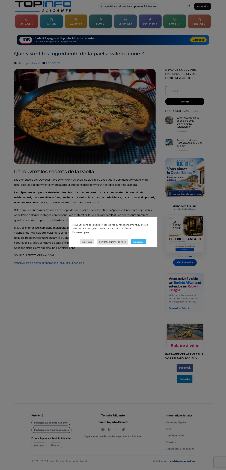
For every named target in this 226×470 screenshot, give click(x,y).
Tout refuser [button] (87, 242)
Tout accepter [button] (138, 242)
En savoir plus (80, 232)
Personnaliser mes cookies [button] (112, 241)
